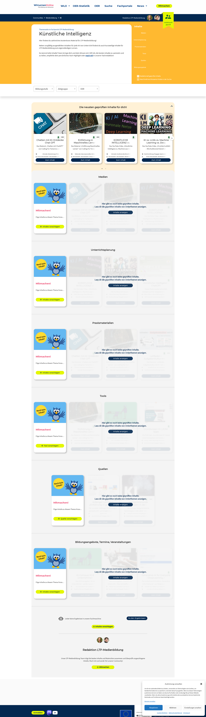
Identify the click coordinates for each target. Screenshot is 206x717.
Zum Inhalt (50, 160)
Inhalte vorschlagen (51, 227)
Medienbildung (51, 18)
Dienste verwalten (149, 701)
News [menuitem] (140, 6)
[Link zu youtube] (55, 712)
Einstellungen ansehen (192, 707)
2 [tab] (105, 168)
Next (172, 138)
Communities (38, 18)
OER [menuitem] (97, 6)
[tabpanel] (50, 138)
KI (61, 18)
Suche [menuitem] (108, 6)
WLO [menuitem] (64, 6)
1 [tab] (102, 168)
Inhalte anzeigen (120, 212)
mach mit (89, 55)
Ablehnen (172, 707)
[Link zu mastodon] (49, 712)
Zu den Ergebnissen (137, 618)
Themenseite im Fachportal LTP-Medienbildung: (56, 29)
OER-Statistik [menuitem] (81, 6)
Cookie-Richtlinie (162, 713)
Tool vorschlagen (51, 446)
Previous (33, 138)
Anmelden (38, 713)
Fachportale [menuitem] (124, 6)
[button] (201, 684)
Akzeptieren (153, 707)
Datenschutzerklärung (175, 713)
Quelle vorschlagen (69, 519)
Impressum (186, 713)
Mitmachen (104, 667)
